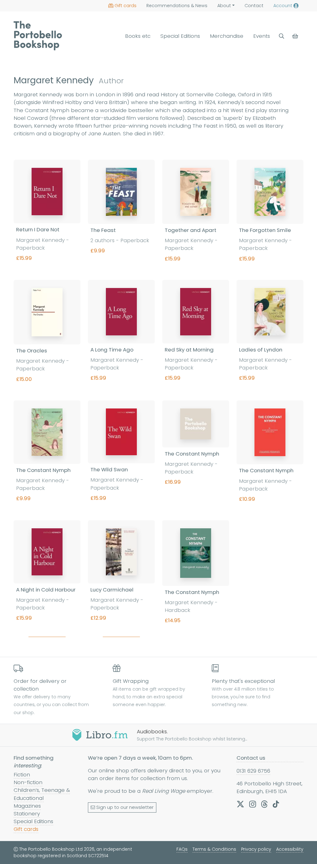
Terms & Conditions (214, 849)
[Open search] (281, 36)
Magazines (27, 805)
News (176, 5)
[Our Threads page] (264, 804)
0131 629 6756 (253, 771)
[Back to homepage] (38, 35)
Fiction (22, 774)
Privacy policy (256, 849)
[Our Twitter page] (240, 804)
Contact (254, 5)
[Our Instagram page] (252, 804)
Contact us (251, 757)
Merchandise (226, 36)
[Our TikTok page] (276, 804)
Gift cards (126, 5)
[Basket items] (295, 36)
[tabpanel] (158, 401)
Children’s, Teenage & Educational (42, 793)
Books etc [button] (137, 36)
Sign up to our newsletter (125, 807)
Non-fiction (28, 782)
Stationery (27, 813)
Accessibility (289, 849)
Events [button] (261, 36)
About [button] (224, 5)
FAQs (182, 849)
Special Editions (180, 36)
